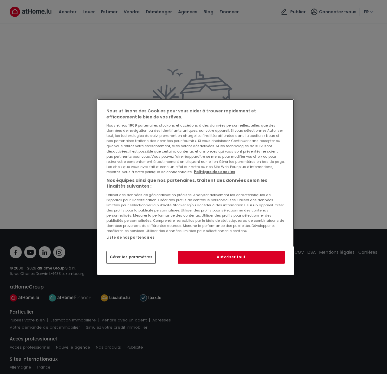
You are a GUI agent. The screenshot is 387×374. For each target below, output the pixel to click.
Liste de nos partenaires (130, 237)
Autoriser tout (231, 257)
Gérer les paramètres (131, 257)
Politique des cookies (214, 171)
